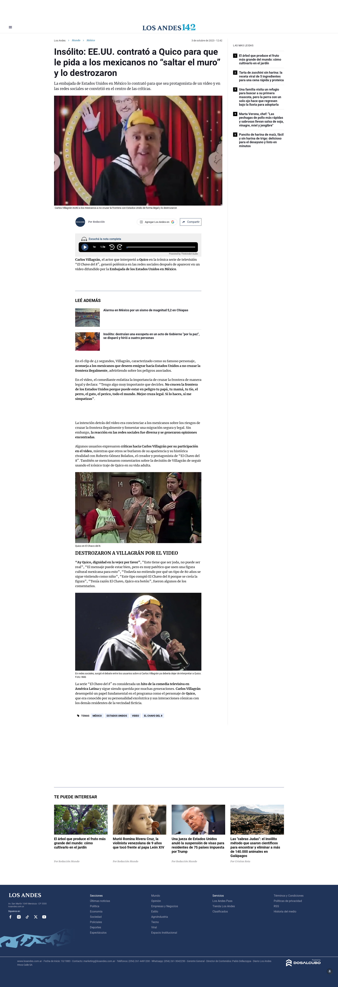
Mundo (76, 40)
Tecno (155, 922)
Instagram (19, 917)
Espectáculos (98, 932)
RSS (276, 906)
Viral (154, 927)
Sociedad (96, 916)
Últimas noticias (100, 901)
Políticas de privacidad (288, 901)
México (97, 715)
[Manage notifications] (330, 971)
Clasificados (220, 911)
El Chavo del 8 (153, 715)
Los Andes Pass (222, 901)
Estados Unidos (117, 715)
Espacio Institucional (164, 932)
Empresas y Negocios (164, 906)
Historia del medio (285, 911)
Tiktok (27, 917)
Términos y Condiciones (288, 895)
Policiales (96, 922)
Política (94, 906)
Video (135, 715)
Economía (96, 911)
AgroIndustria (159, 916)
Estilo (154, 911)
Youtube (44, 917)
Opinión (156, 901)
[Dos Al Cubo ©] (303, 965)
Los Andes (59, 40)
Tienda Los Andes (223, 906)
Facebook (10, 917)
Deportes (95, 927)
